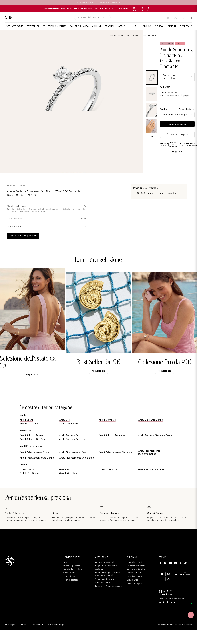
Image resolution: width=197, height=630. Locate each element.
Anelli (135, 36)
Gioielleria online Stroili (118, 36)
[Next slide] (152, 136)
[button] (177, 147)
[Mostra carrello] (190, 17)
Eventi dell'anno (134, 576)
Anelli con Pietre (148, 36)
